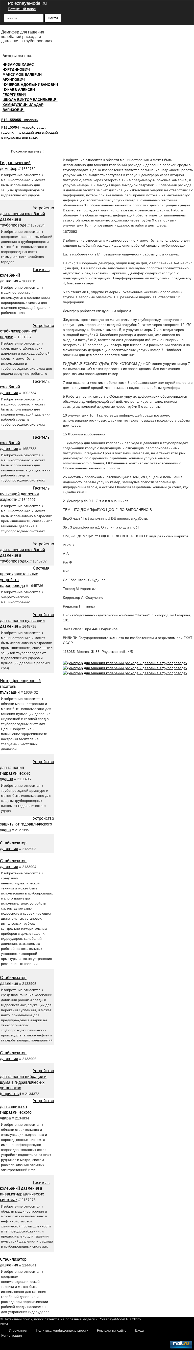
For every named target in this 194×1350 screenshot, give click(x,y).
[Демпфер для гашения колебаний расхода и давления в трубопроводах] (125, 663)
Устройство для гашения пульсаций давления (27, 620)
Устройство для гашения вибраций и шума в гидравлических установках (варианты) (27, 1082)
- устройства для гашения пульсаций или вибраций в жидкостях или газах (29, 132)
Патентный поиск (22, 9)
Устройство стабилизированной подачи (27, 331)
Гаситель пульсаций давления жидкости (25, 494)
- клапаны (19, 120)
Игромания (18, 1330)
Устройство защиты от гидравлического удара (27, 824)
